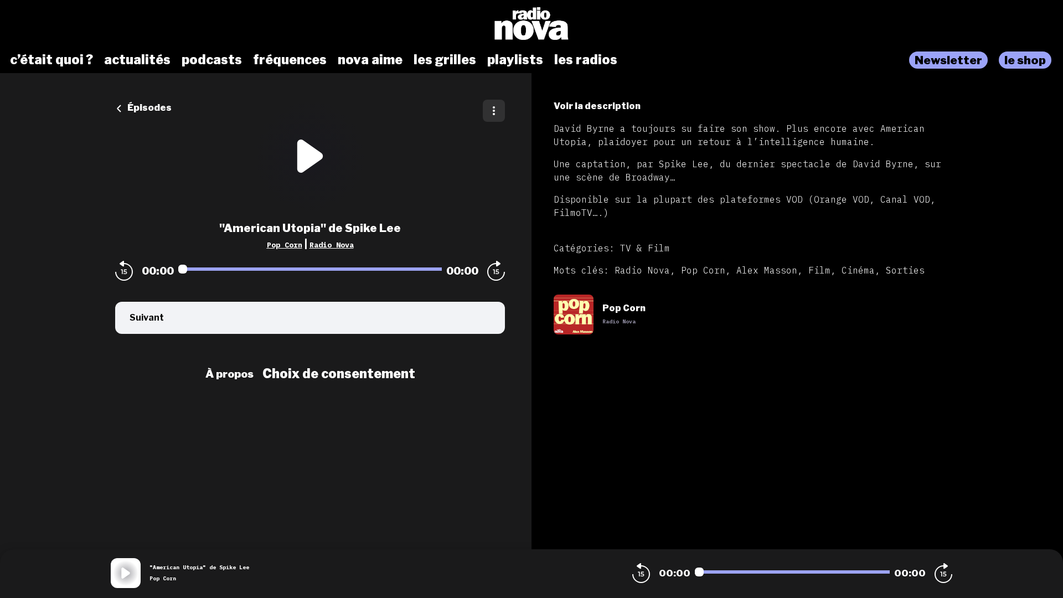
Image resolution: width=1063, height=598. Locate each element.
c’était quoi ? (51, 60)
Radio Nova (331, 245)
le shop (1025, 60)
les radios (585, 60)
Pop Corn (284, 245)
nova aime (370, 60)
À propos (229, 373)
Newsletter (948, 60)
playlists (515, 60)
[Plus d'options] (494, 111)
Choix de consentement (338, 374)
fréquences (290, 60)
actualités (137, 60)
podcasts (212, 60)
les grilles (445, 60)
